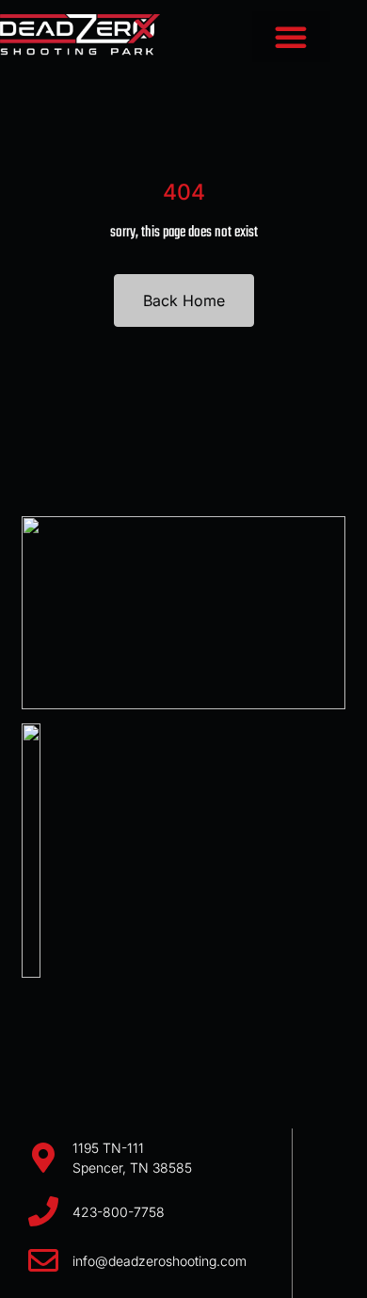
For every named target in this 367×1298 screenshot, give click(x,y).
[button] (291, 36)
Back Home (184, 300)
